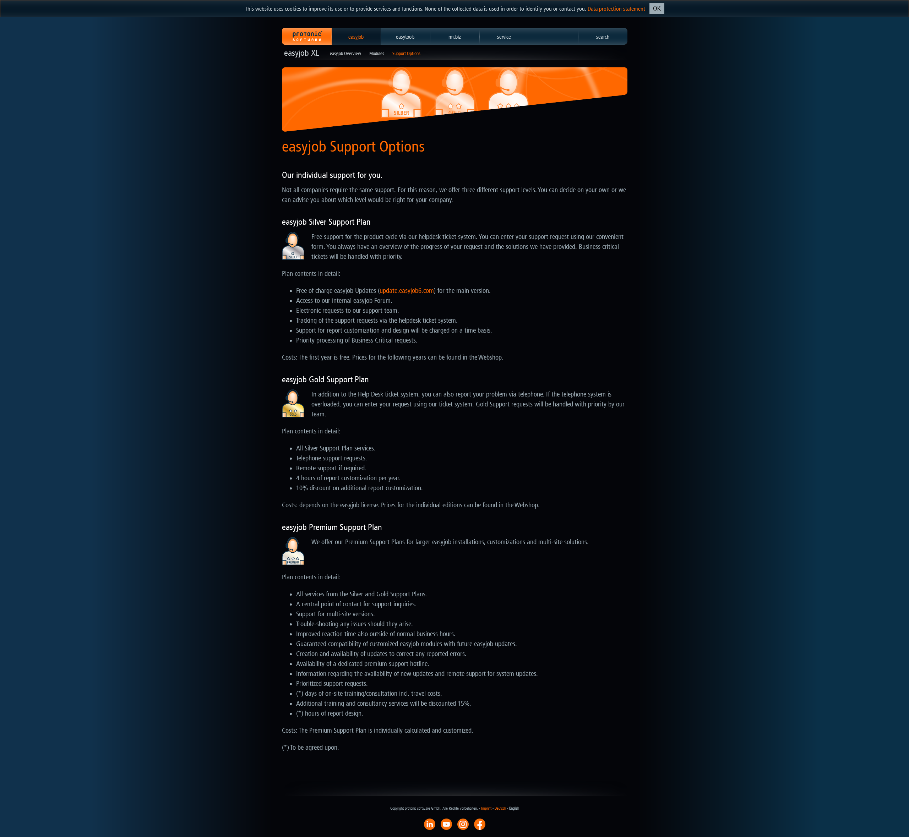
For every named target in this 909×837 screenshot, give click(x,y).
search (602, 37)
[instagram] (463, 824)
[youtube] (446, 824)
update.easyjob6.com (407, 291)
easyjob (356, 37)
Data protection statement (616, 8)
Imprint (486, 808)
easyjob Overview (345, 53)
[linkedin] (429, 824)
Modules (376, 53)
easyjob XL (301, 53)
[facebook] (479, 824)
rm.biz (454, 37)
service (504, 37)
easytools (405, 37)
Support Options (406, 53)
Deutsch (500, 808)
